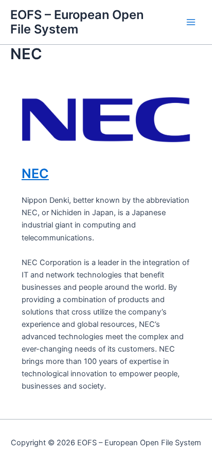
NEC (35, 173)
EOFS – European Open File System (77, 22)
